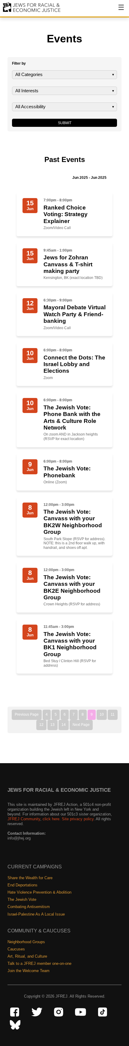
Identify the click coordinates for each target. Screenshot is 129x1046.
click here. (52, 819)
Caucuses (16, 949)
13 (52, 725)
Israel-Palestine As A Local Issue (36, 914)
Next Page (81, 725)
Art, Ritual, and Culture (27, 956)
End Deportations (23, 885)
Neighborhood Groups (26, 942)
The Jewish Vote (22, 899)
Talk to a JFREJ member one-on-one (39, 963)
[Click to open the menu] (117, 10)
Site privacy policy (78, 819)
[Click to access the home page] (32, 12)
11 (113, 714)
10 (102, 714)
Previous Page (27, 714)
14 (64, 725)
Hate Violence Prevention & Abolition (39, 892)
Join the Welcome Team (29, 970)
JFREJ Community (24, 819)
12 (41, 725)
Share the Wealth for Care (30, 878)
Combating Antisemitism (29, 906)
